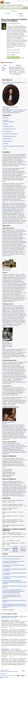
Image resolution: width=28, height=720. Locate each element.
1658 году (10, 234)
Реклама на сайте (15, 671)
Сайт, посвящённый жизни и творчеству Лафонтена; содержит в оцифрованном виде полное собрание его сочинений (14, 606)
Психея (13, 422)
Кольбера (4, 255)
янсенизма (16, 298)
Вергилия (21, 237)
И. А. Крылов (15, 481)
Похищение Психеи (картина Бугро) (10, 616)
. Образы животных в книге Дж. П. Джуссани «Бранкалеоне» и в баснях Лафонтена (12, 596)
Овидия (16, 237)
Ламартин (12, 372)
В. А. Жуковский (16, 377)
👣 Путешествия (3, 673)
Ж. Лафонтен (4, 629)
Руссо (3, 372)
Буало (3, 206)
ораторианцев (16, 157)
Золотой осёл (19, 430)
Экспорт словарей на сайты (5, 675)
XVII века (17, 452)
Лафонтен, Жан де (6, 556)
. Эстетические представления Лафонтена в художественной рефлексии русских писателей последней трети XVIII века (13, 591)
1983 (3, 347)
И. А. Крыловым (12, 321)
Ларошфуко (5, 208)
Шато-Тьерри (8, 111)
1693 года (24, 352)
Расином (8, 206)
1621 (3, 111)
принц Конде (23, 207)
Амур (9, 422)
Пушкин (12, 459)
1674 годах (22, 282)
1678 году (8, 350)
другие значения (9, 83)
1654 (16, 231)
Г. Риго (3, 108)
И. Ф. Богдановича (22, 436)
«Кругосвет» (21, 556)
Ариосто (23, 278)
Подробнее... (18, 74)
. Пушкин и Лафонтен (11, 558)
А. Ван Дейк (5, 422)
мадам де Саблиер (12, 195)
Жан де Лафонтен (5, 649)
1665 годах (16, 203)
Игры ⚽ (20, 15)
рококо (3, 466)
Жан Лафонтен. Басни (4, 69)
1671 (18, 282)
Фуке (23, 190)
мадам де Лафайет (12, 208)
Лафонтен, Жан (5, 620)
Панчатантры (15, 311)
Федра (16, 310)
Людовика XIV (5, 453)
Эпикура (19, 380)
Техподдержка (8, 671)
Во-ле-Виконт (22, 241)
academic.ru (5, 2)
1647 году (5, 168)
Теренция (4, 234)
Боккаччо (19, 284)
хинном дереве (6, 447)
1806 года (4, 488)
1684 (13, 551)
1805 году (5, 481)
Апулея (13, 430)
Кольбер (6, 549)
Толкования (14, 11)
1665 (15, 282)
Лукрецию (18, 446)
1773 (20, 437)
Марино (9, 238)
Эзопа (12, 310)
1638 (5, 423)
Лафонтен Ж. (4, 658)
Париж (21, 111)
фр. (12, 109)
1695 (18, 111)
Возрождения (21, 312)
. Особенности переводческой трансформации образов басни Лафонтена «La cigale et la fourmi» (14, 582)
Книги (20, 13)
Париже (10, 344)
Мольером (23, 204)
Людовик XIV (5, 211)
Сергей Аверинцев (20, 495)
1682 (22, 447)
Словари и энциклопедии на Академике (11, 5)
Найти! (25, 7)
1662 (8, 429)
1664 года (17, 274)
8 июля (24, 109)
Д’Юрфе (19, 161)
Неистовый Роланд (7, 280)
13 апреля (15, 111)
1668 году (4, 314)
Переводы (7, 13)
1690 (7, 108)
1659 (12, 203)
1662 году (13, 248)
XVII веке (13, 398)
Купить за (13, 57)
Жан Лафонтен (10, 609)
